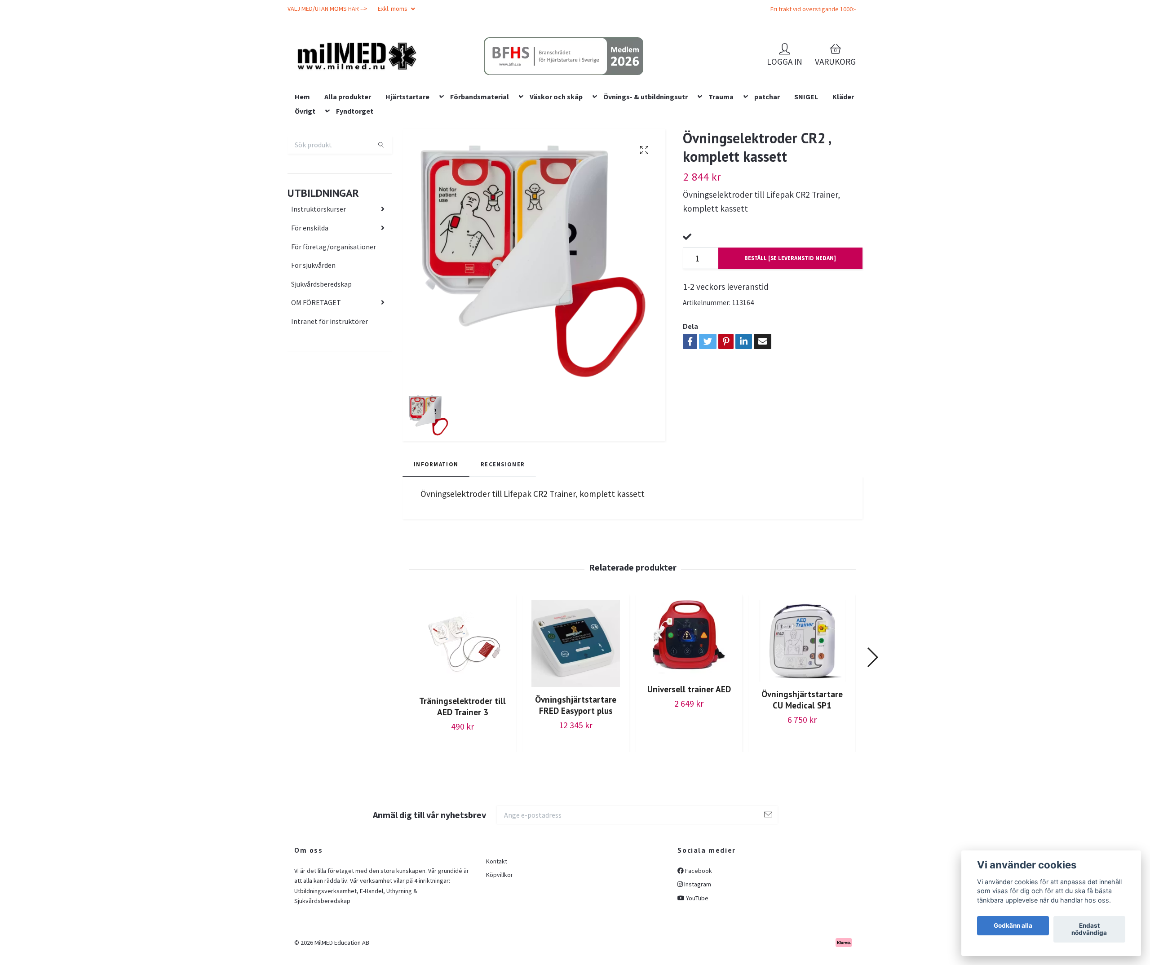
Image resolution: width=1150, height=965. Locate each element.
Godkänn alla (1013, 926)
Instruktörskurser (318, 266)
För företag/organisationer (333, 304)
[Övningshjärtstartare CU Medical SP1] (802, 698)
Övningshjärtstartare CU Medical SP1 (802, 757)
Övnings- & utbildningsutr (645, 154)
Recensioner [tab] (503, 521)
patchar (767, 154)
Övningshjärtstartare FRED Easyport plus (575, 763)
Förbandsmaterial (479, 154)
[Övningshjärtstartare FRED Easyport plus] (575, 701)
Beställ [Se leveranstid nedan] (790, 315)
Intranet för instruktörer (329, 378)
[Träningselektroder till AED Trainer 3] (462, 701)
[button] (872, 715)
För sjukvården (313, 322)
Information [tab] (436, 521)
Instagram (697, 942)
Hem (302, 154)
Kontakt (496, 919)
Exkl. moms (393, 8)
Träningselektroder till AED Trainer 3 (462, 764)
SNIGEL (806, 154)
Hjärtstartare (407, 154)
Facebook (698, 928)
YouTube (696, 956)
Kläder (843, 154)
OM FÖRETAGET (316, 360)
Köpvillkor (499, 933)
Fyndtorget (354, 168)
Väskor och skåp (556, 154)
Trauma (721, 154)
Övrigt (305, 168)
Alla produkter (347, 154)
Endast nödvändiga (1089, 929)
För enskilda (309, 285)
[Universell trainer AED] (689, 695)
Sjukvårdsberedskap (321, 341)
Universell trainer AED (689, 746)
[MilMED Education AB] (420, 72)
